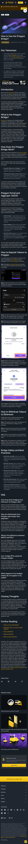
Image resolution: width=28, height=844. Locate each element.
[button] (25, 2)
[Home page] (9, 3)
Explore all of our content (13, 779)
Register (20, 2)
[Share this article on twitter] (2, 681)
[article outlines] (25, 11)
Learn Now (24, 8)
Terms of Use (22, 836)
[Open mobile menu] (25, 2)
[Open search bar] (15, 2)
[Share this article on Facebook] (8, 681)
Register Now (14, 765)
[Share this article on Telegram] (15, 681)
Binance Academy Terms (10, 837)
